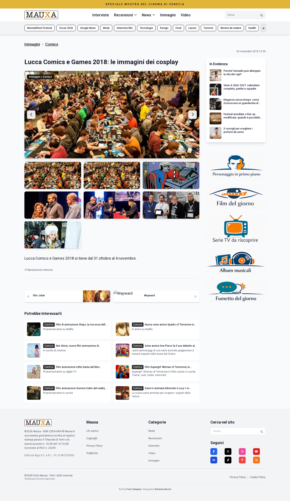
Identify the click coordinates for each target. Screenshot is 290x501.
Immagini (168, 15)
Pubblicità (92, 453)
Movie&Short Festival (39, 28)
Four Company (134, 489)
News (151, 430)
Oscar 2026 (66, 28)
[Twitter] (228, 451)
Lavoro (192, 28)
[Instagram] (242, 451)
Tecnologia (146, 28)
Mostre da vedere (231, 28)
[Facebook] (213, 451)
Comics (51, 44)
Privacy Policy (94, 445)
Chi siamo (92, 430)
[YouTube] (256, 451)
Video (186, 15)
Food (178, 28)
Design (164, 28)
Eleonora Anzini (163, 489)
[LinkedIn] (213, 460)
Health (252, 28)
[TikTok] (228, 460)
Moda (106, 28)
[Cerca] (261, 15)
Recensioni (155, 438)
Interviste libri (125, 28)
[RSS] (256, 460)
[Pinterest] (242, 460)
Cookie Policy (258, 477)
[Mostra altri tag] (263, 27)
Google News (88, 28)
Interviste (100, 15)
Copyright (91, 438)
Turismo (208, 28)
